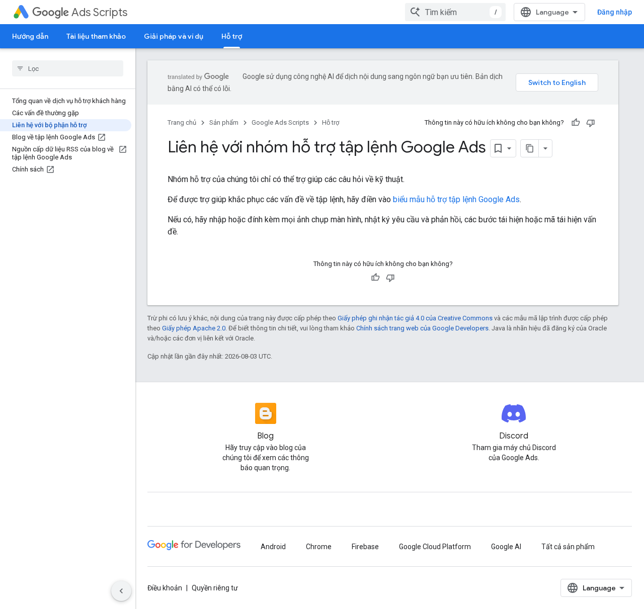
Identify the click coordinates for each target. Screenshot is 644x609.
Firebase (365, 547)
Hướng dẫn (30, 36)
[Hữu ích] (575, 122)
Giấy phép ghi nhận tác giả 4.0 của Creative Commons (415, 318)
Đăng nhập (614, 12)
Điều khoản (164, 588)
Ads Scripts (99, 12)
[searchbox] (67, 68)
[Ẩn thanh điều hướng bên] (121, 591)
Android (273, 547)
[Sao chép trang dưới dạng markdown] (530, 148)
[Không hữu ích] (590, 122)
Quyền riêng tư (215, 588)
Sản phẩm (223, 122)
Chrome (319, 547)
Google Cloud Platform (435, 547)
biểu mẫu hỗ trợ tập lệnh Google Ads (456, 199)
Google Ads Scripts (280, 122)
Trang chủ (182, 122)
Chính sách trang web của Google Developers (422, 328)
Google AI (506, 547)
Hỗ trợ (231, 36)
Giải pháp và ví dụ (173, 36)
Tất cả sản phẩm (568, 547)
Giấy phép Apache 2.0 (193, 328)
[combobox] (455, 12)
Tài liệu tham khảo (96, 36)
